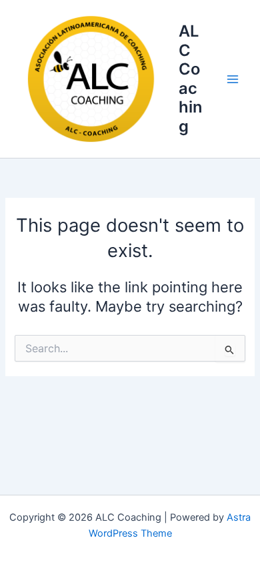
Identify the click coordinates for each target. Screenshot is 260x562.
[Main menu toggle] (233, 79)
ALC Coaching (190, 78)
